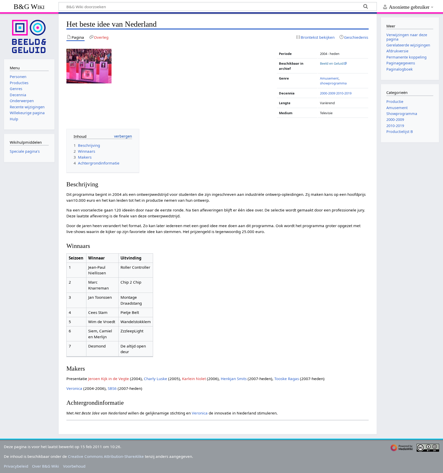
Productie (394, 101)
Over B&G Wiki (45, 466)
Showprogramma (401, 113)
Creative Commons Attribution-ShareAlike (106, 456)
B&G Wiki (29, 7)
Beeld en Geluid (332, 63)
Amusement (329, 78)
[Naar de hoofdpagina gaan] (29, 35)
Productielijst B (399, 131)
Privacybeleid (16, 466)
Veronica (74, 388)
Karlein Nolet (194, 378)
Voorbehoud (74, 466)
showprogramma (333, 83)
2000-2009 (327, 93)
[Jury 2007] (89, 65)
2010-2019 (343, 93)
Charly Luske (155, 378)
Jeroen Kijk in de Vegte (108, 378)
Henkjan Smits (234, 378)
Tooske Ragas (286, 378)
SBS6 (112, 388)
